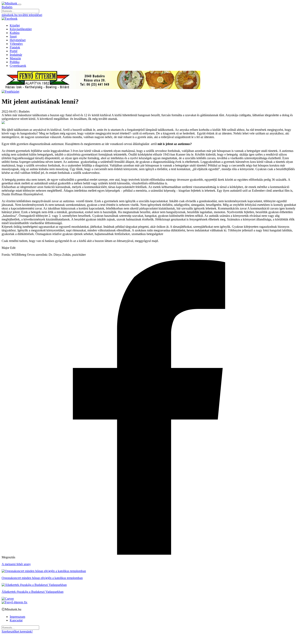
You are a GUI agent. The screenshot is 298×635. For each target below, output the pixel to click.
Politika (14, 62)
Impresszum (17, 616)
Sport (13, 36)
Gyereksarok (18, 65)
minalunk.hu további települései (22, 15)
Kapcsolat (16, 620)
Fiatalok (15, 47)
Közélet (15, 25)
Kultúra (14, 32)
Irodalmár (16, 54)
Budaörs (7, 7)
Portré (13, 51)
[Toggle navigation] (19, 4)
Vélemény (16, 43)
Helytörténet (18, 40)
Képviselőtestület (21, 29)
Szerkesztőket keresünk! (17, 631)
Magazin (15, 58)
